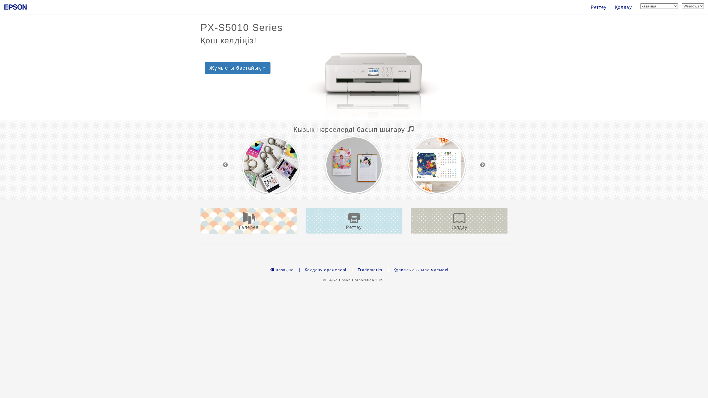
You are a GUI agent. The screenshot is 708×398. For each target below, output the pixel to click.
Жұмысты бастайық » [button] (237, 68)
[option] (271, 165)
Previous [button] (225, 165)
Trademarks (370, 270)
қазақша (284, 270)
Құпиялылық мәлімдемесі (421, 270)
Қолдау (623, 7)
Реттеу (599, 7)
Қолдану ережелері (326, 270)
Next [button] (482, 165)
